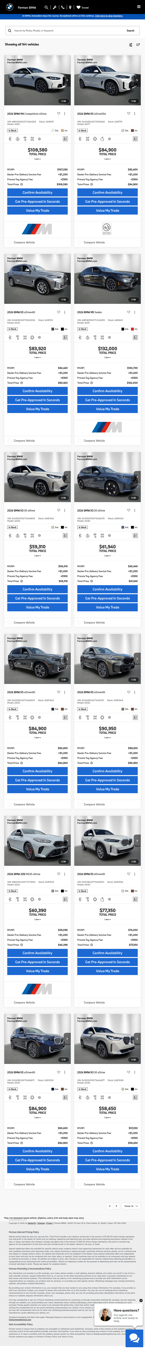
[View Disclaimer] (40, 139)
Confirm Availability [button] (37, 192)
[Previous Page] (109, 1206)
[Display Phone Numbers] (62, 8)
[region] (37, 174)
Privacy (49, 1223)
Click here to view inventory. (109, 15)
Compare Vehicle (24, 242)
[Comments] (65, 138)
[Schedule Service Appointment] (54, 8)
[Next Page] (116, 1206)
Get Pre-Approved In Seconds (37, 201)
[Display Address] (70, 8)
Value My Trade (37, 210)
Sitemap (41, 1223)
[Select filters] (131, 44)
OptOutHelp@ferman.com (20, 1319)
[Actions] (65, 114)
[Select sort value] (137, 44)
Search (130, 30)
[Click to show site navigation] (139, 7)
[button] (67, 80)
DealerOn (32, 1223)
